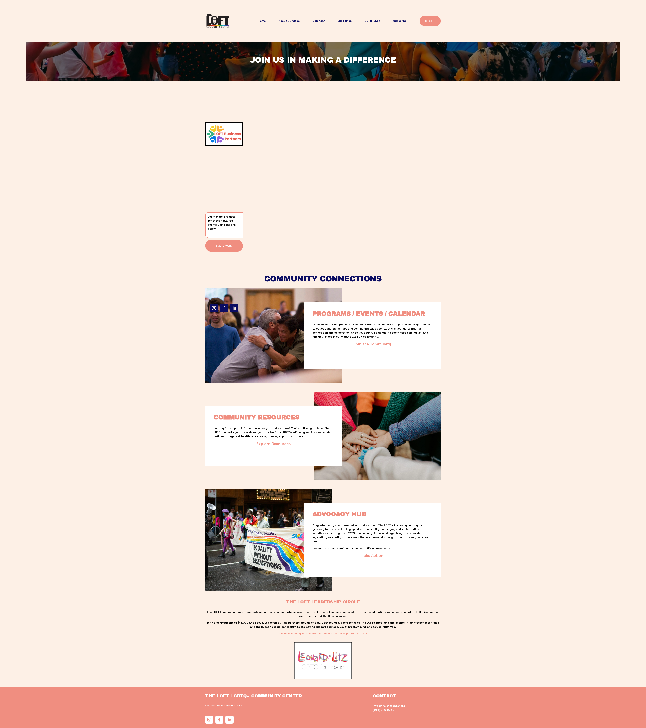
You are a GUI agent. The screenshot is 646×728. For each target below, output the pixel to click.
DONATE (430, 21)
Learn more (224, 246)
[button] (269, 153)
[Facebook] (224, 308)
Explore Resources (273, 443)
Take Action (372, 555)
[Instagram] (214, 308)
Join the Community (372, 344)
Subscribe (400, 21)
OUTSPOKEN (372, 21)
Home (262, 21)
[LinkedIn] (234, 308)
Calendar (319, 21)
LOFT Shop (345, 21)
